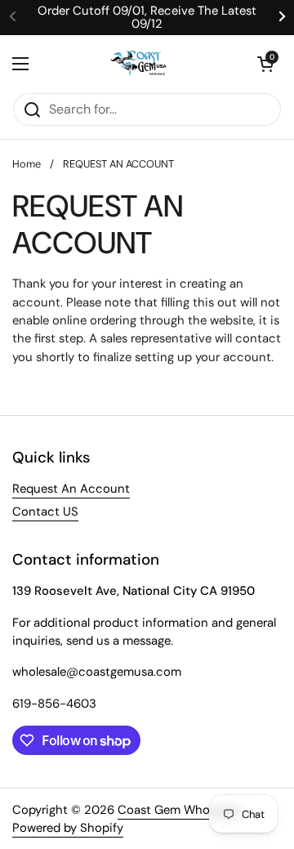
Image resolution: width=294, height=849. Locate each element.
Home (26, 164)
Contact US (45, 511)
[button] (265, 63)
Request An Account (71, 488)
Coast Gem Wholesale (179, 810)
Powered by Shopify (67, 828)
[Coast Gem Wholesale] (142, 63)
